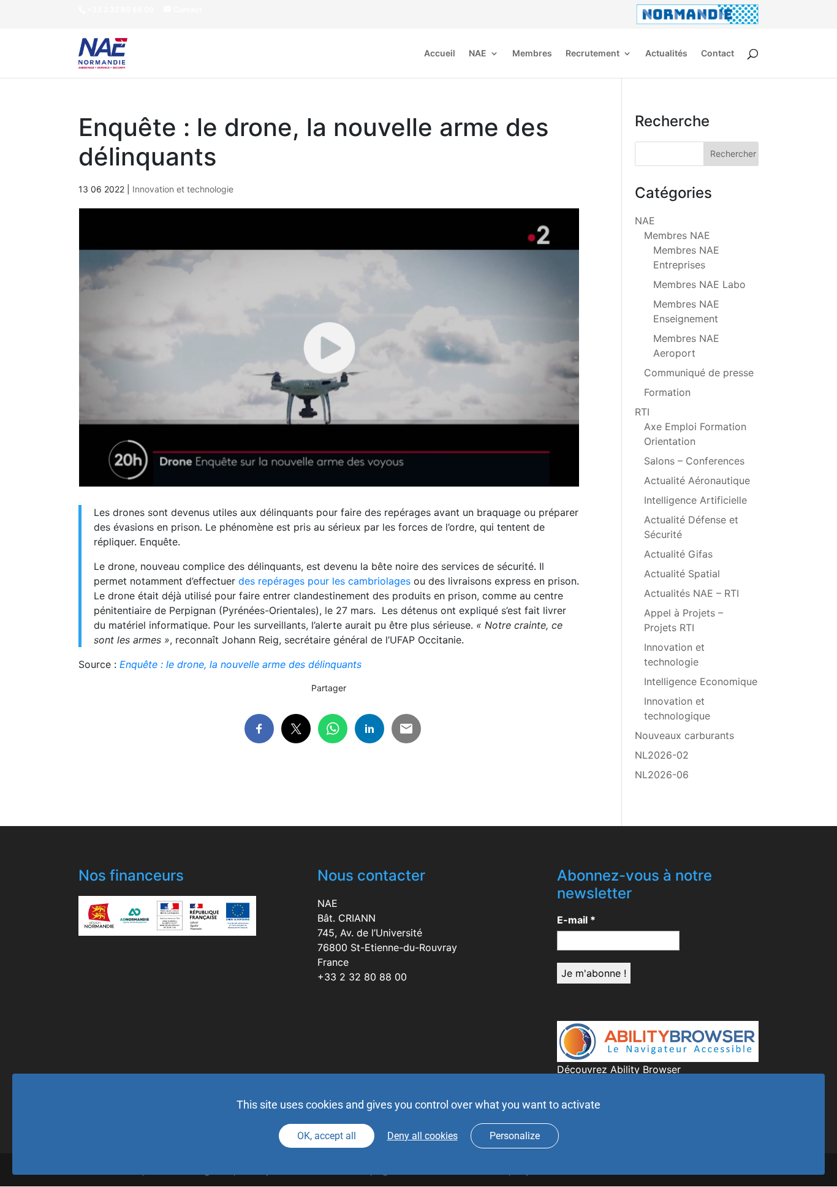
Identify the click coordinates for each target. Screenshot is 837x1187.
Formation (667, 392)
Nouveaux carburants (684, 735)
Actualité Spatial (682, 573)
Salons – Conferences (694, 461)
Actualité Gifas (678, 554)
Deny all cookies (422, 1136)
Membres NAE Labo (699, 284)
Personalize (515, 1136)
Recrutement (592, 53)
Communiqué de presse (699, 372)
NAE (478, 53)
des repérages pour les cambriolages (324, 581)
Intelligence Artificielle (695, 500)
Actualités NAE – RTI (691, 593)
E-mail (576, 920)
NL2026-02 (662, 755)
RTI (642, 412)
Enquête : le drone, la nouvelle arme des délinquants (240, 664)
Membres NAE (677, 235)
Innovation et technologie (182, 189)
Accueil (439, 53)
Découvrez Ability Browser (619, 1069)
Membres (532, 53)
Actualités (666, 53)
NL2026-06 (662, 774)
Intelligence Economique (700, 681)
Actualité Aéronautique (697, 480)
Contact (717, 53)
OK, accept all (326, 1136)
